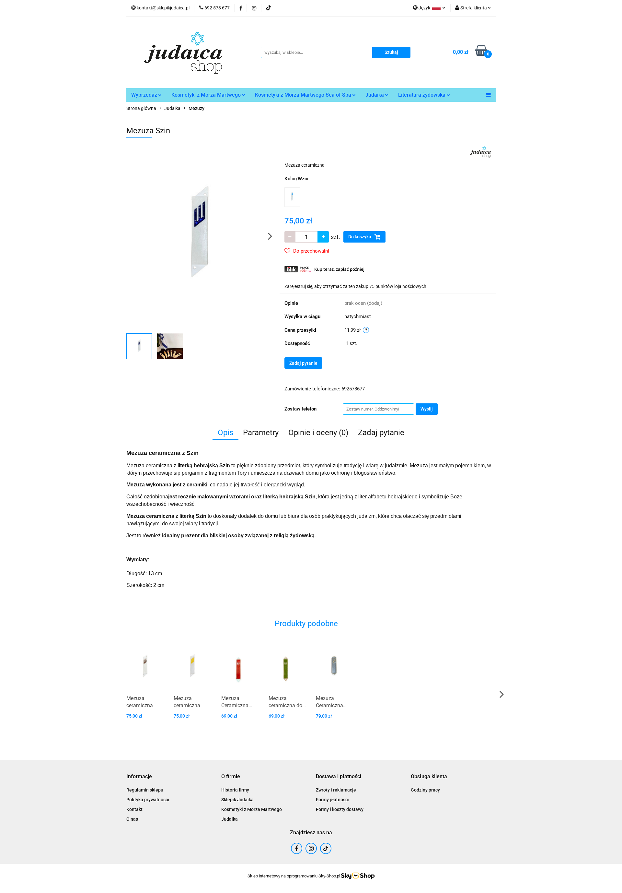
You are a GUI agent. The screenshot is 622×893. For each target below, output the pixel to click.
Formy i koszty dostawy (339, 809)
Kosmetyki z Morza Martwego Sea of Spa (303, 95)
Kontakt (134, 809)
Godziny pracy (425, 789)
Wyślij (426, 408)
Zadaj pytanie (303, 363)
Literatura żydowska (422, 95)
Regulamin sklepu (144, 789)
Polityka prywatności (147, 799)
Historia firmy (235, 789)
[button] (139, 776)
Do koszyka (360, 236)
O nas (132, 819)
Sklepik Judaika (237, 799)
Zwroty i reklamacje (336, 789)
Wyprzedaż (144, 95)
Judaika (375, 95)
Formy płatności (332, 799)
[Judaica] (480, 151)
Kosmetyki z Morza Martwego (206, 95)
